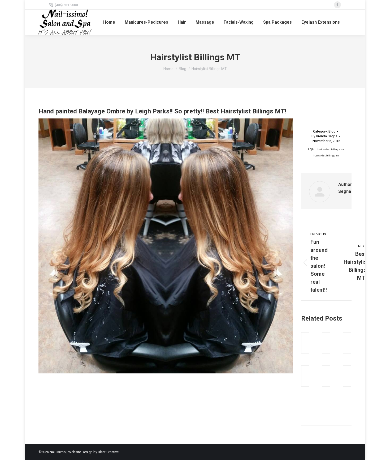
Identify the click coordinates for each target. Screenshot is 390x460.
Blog (332, 131)
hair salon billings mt (331, 149)
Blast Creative (108, 452)
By (324, 136)
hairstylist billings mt (326, 155)
